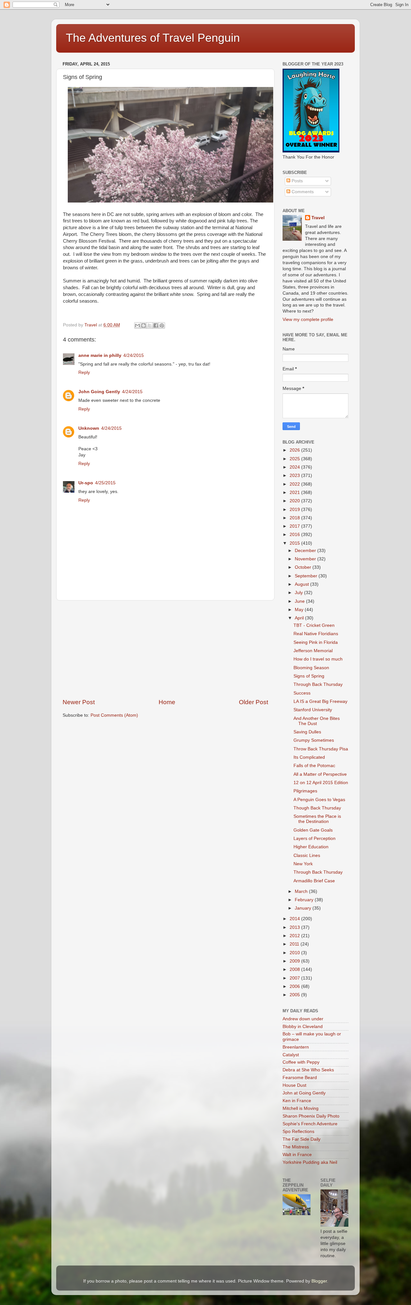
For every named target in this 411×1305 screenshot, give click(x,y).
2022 (295, 484)
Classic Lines (306, 855)
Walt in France (297, 1154)
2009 (295, 961)
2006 (295, 986)
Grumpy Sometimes (313, 740)
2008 (295, 969)
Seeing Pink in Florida (315, 642)
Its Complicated (309, 757)
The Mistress (296, 1147)
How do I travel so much (318, 659)
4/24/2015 (133, 355)
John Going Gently (99, 391)
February (305, 899)
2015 (295, 543)
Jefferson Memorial (313, 650)
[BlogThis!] (143, 325)
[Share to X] (149, 325)
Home (167, 702)
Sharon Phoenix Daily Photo (311, 1116)
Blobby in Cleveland (303, 1026)
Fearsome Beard (300, 1077)
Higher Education (310, 846)
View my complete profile (308, 319)
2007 (295, 978)
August (302, 584)
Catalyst (291, 1054)
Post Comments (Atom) (114, 715)
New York (303, 863)
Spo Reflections (298, 1131)
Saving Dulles (307, 732)
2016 (295, 534)
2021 (295, 492)
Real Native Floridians (315, 633)
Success (301, 693)
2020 (295, 500)
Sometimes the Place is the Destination (317, 819)
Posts (296, 180)
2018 (295, 517)
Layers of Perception (314, 838)
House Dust (294, 1085)
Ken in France (297, 1100)
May (300, 609)
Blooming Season (311, 667)
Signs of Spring (308, 676)
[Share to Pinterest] (162, 325)
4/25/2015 (105, 482)
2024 (295, 467)
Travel (318, 217)
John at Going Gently (304, 1093)
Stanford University (312, 709)
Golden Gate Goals (313, 830)
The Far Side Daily (301, 1139)
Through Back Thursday (318, 684)
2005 (295, 994)
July (299, 592)
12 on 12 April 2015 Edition (320, 782)
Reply (84, 372)
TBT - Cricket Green (314, 625)
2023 (295, 475)
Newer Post (79, 702)
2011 (295, 944)
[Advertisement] (165, 649)
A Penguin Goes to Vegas (319, 799)
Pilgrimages (305, 791)
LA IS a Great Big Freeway (320, 701)
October (303, 567)
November (306, 559)
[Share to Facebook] (156, 325)
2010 (295, 952)
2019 (295, 509)
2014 (295, 918)
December (306, 550)
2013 (295, 927)
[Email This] (137, 325)
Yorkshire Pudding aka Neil (310, 1162)
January (303, 908)
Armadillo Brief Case (314, 880)
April (300, 618)
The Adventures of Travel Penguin (153, 37)
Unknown (88, 428)
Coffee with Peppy (301, 1062)
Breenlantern (296, 1047)
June (300, 601)
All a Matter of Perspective (320, 774)
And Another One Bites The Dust (316, 721)
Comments (302, 191)
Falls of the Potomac (314, 765)
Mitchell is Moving (301, 1108)
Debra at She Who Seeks (308, 1069)
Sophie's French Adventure (310, 1123)
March (302, 891)
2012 (295, 935)
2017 (295, 526)
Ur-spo (85, 482)
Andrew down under (303, 1018)
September (307, 576)
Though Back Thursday (317, 808)
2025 (295, 458)
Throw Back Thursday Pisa (320, 749)
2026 (295, 450)
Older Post (253, 702)
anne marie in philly (99, 355)
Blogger (319, 1281)
